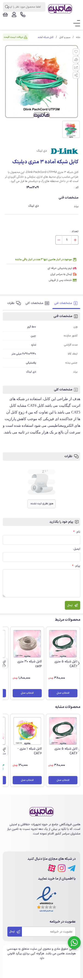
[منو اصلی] (75, 23)
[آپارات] (52, 868)
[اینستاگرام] (62, 868)
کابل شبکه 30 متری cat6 (29, 664)
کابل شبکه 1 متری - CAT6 (30, 751)
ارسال (12, 932)
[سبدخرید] (5, 14)
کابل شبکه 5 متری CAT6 (65, 664)
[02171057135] (22, 14)
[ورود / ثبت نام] (14, 14)
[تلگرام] (72, 868)
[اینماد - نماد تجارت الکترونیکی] (46, 899)
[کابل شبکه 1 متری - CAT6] (27, 730)
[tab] (66, 303)
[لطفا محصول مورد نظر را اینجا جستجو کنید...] (7, 7)
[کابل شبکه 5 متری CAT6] (62, 643)
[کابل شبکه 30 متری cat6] (27, 643)
